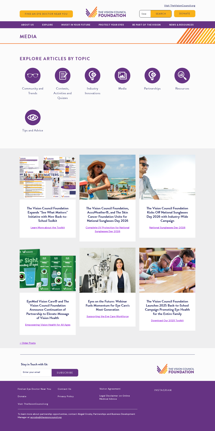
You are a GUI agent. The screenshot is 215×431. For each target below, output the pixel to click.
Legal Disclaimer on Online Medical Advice (114, 397)
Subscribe (65, 373)
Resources (182, 88)
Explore (47, 24)
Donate (184, 13)
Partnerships (152, 88)
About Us (27, 24)
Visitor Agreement (110, 388)
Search (161, 13)
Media (122, 88)
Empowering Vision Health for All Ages (47, 324)
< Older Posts (28, 343)
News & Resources (181, 24)
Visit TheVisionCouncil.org (179, 5)
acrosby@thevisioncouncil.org (46, 417)
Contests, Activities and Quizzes (63, 93)
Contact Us (64, 389)
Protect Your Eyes (111, 24)
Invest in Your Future (75, 24)
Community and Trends (32, 90)
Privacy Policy (66, 396)
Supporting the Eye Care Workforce (108, 316)
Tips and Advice (32, 130)
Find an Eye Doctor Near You (46, 14)
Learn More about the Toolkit (48, 227)
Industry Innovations (92, 90)
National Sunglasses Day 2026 (167, 227)
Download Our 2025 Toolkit (167, 320)
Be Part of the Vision (146, 24)
